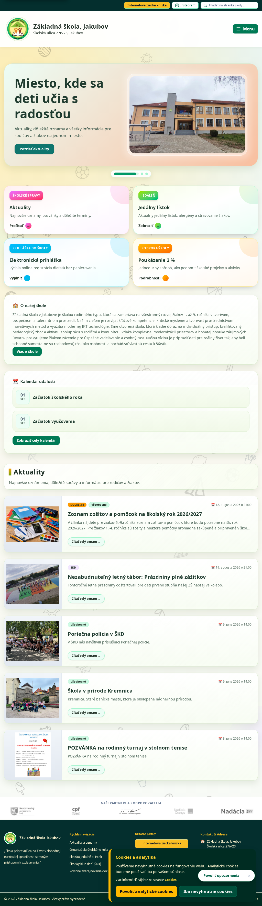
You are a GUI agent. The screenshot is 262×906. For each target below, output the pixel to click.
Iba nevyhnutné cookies (208, 891)
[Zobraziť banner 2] (131, 174)
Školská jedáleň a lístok (86, 857)
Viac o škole (27, 351)
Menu (249, 29)
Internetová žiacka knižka (147, 5)
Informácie (29, 148)
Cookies (171, 880)
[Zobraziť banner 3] (146, 174)
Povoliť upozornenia (221, 875)
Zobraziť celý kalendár (36, 440)
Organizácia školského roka (89, 850)
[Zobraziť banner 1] (115, 174)
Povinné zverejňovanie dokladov (92, 871)
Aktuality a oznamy (83, 843)
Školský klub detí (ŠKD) (85, 864)
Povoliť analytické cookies (146, 891)
